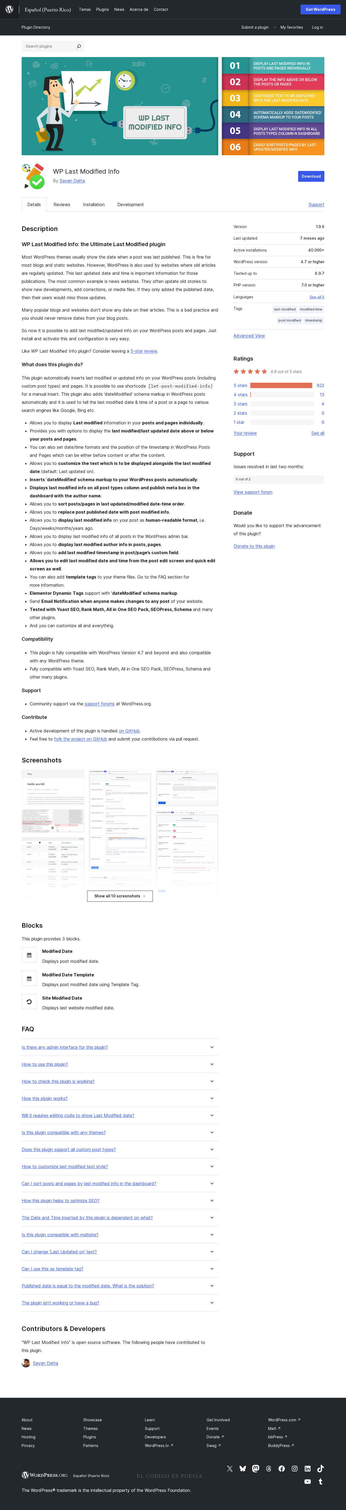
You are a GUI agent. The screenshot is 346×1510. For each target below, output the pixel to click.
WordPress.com (284, 1420)
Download (311, 176)
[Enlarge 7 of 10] (144, 883)
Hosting (28, 1437)
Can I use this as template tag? (52, 1268)
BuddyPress (281, 1445)
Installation (94, 204)
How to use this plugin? (45, 1064)
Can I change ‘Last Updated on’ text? (59, 1251)
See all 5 (317, 297)
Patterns (90, 1445)
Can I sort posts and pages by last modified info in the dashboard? (89, 1183)
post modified (289, 320)
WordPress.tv (159, 1445)
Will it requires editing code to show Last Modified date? (78, 1115)
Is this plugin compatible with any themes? (64, 1132)
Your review (245, 433)
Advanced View (249, 335)
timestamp (313, 320)
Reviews (62, 204)
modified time (311, 309)
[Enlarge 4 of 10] (77, 901)
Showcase (92, 1420)
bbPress (278, 1437)
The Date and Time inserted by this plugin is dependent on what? (87, 1217)
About (27, 1420)
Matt (274, 1428)
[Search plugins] (79, 46)
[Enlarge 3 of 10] (77, 844)
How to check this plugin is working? (58, 1081)
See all (317, 433)
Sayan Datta (72, 180)
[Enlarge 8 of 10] (211, 777)
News (27, 1428)
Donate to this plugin (254, 546)
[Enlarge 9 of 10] (211, 818)
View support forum (253, 492)
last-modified (285, 309)
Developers (155, 1437)
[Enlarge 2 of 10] (77, 816)
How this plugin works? (45, 1098)
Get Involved (218, 1420)
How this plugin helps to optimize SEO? (60, 1200)
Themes (90, 1428)
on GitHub (129, 730)
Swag (214, 1445)
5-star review (144, 351)
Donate (215, 1437)
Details (34, 204)
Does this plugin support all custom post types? (69, 1149)
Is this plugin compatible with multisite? (60, 1234)
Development (130, 204)
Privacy (28, 1445)
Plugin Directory (36, 27)
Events (213, 1428)
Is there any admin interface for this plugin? (65, 1047)
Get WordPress (320, 9)
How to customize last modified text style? (65, 1166)
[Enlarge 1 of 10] (77, 777)
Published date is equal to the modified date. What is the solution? (88, 1285)
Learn (150, 1420)
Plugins (89, 1437)
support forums (100, 703)
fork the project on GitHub (80, 739)
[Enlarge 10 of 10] (211, 906)
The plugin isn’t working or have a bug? (60, 1303)
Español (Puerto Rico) (91, 1475)
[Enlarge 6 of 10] (144, 777)
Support (316, 204)
